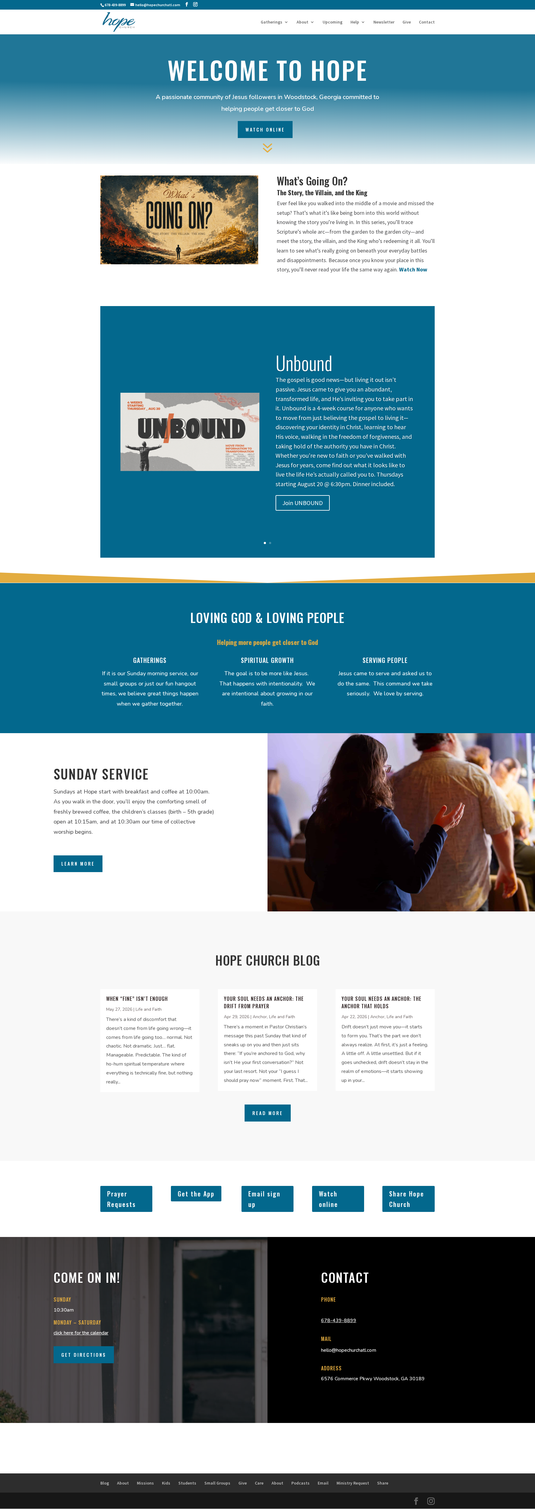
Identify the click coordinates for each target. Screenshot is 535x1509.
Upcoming (332, 22)
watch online (265, 129)
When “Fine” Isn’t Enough (137, 998)
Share (382, 1483)
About (302, 22)
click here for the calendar (81, 1333)
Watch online (328, 1199)
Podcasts (300, 1483)
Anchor (260, 1017)
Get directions (83, 1354)
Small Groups (217, 1483)
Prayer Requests (121, 1199)
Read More (267, 1112)
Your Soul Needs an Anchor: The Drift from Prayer (264, 1002)
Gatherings (271, 22)
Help (354, 22)
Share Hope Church (406, 1199)
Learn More (78, 863)
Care (259, 1483)
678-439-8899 (338, 1320)
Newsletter (383, 22)
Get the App (196, 1193)
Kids (166, 1483)
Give (406, 22)
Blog (104, 1483)
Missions (145, 1483)
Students (187, 1483)
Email (323, 1483)
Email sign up (264, 1199)
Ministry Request (353, 1483)
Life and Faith (149, 1009)
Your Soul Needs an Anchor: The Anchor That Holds (381, 1002)
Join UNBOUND (302, 503)
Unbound (304, 362)
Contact (427, 22)
